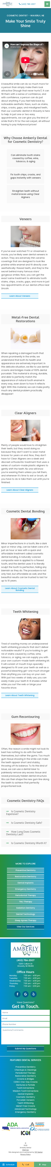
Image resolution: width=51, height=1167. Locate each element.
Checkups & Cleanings (25, 1069)
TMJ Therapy (25, 901)
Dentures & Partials (25, 1084)
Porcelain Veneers (25, 1100)
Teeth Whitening (25, 1103)
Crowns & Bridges (25, 1078)
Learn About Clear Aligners (20, 490)
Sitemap (25, 1150)
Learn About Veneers (19, 296)
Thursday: (13, 983)
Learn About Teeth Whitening (19, 695)
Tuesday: (13, 978)
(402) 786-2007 (28, 4)
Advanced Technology (26, 1109)
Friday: (12, 986)
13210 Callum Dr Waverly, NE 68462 (25, 964)
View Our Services (25, 926)
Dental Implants (26, 882)
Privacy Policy (25, 1154)
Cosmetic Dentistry (25, 1097)
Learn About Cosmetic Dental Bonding (20, 589)
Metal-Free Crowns (25, 1106)
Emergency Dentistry (25, 889)
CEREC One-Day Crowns (26, 1081)
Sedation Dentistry (25, 907)
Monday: (13, 975)
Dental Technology (25, 914)
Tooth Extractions (25, 1087)
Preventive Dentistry (26, 870)
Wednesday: (15, 980)
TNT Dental (38, 1152)
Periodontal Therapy (25, 895)
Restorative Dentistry (25, 876)
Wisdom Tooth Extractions (25, 1091)
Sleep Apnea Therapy (25, 920)
